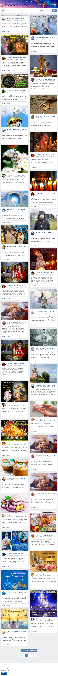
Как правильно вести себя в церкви (46, 311)
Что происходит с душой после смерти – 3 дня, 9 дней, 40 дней (17, 209)
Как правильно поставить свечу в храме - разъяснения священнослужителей (17, 57)
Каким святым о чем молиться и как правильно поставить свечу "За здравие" (17, 285)
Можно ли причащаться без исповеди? (46, 79)
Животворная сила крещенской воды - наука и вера (46, 348)
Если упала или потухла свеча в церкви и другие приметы (17, 363)
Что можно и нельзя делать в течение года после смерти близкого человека (46, 193)
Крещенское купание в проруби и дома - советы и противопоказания (46, 37)
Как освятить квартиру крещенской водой (17, 592)
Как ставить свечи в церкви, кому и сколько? (46, 154)
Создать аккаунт (42, 4)
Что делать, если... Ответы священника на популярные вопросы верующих (46, 385)
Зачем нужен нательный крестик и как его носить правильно (46, 116)
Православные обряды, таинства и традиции (17, 129)
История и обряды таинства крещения (17, 322)
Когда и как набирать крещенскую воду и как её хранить (17, 631)
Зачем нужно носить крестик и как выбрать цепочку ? (46, 419)
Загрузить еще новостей (29, 650)
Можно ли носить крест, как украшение (17, 175)
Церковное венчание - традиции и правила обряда (17, 246)
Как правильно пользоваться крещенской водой (17, 553)
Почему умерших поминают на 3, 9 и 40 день (17, 18)
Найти (54, 10)
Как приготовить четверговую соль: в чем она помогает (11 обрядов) (17, 90)
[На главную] (16, 4)
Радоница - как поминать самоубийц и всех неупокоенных (17, 443)
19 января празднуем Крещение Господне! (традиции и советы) (46, 619)
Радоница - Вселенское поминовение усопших (46, 272)
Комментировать (6, 31)
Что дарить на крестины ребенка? (46, 493)
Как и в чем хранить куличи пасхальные (17, 478)
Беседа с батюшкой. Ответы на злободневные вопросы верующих (46, 232)
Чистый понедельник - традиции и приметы (46, 574)
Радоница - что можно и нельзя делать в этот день (17, 404)
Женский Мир (4, 669)
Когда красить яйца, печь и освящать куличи (17, 515)
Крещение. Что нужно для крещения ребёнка (46, 455)
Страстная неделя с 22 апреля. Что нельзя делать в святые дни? (46, 535)
